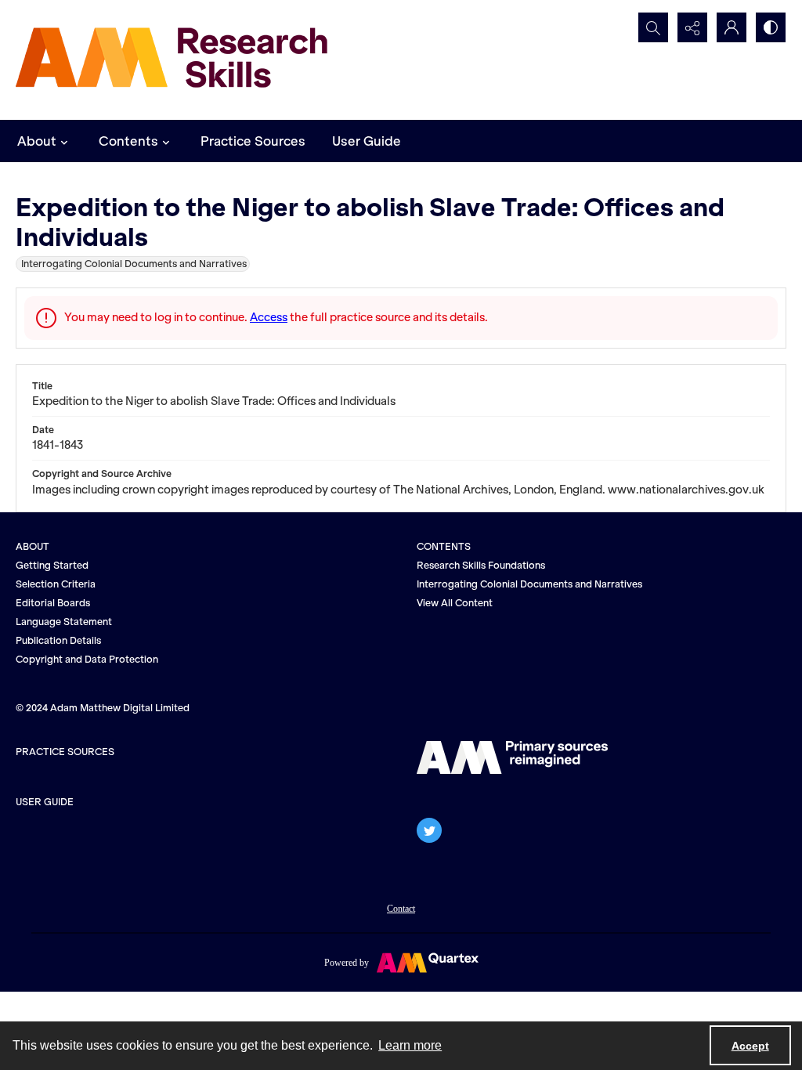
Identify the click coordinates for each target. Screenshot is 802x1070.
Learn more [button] (410, 1045)
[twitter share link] (429, 830)
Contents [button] (128, 141)
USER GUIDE (45, 802)
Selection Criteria (56, 584)
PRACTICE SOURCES (65, 751)
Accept (750, 1045)
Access (268, 317)
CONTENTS (444, 546)
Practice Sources (252, 141)
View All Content (455, 603)
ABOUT (32, 546)
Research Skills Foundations (481, 565)
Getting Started (52, 565)
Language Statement (64, 621)
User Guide (366, 141)
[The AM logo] (512, 757)
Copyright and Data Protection (87, 659)
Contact (401, 908)
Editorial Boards (53, 603)
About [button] (36, 141)
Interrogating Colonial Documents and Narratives (529, 584)
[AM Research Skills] (172, 59)
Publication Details (58, 640)
